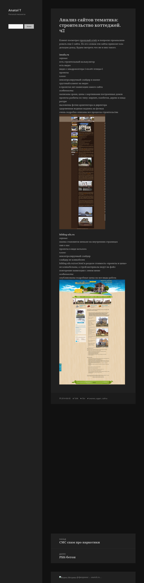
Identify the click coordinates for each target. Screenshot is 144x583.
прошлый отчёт (88, 40)
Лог (83, 398)
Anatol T (14, 10)
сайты (104, 398)
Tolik (76, 398)
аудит (98, 398)
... (100, 577)
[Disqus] (93, 432)
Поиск (29, 26)
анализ (92, 398)
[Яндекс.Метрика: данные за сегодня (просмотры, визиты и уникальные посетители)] (67, 577)
